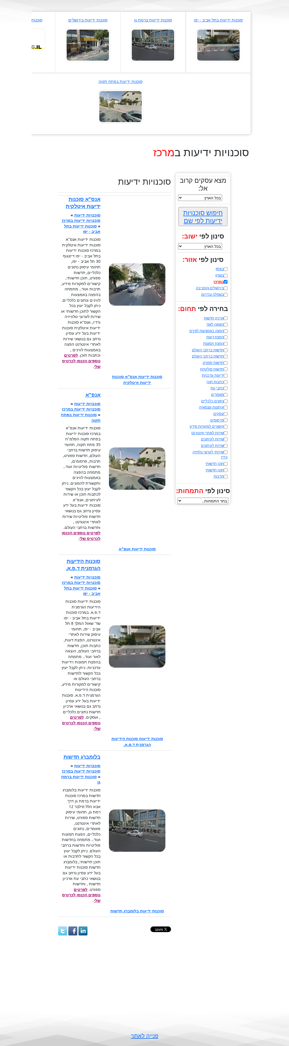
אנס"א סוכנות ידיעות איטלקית (83, 202)
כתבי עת (217, 387)
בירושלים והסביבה (210, 287)
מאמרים (217, 394)
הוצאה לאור (215, 324)
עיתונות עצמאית (211, 407)
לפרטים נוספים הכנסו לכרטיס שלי (81, 360)
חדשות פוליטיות (212, 369)
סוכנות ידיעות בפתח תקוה (120, 81)
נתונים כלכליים (212, 400)
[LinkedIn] (82, 930)
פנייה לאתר (144, 1036)
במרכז (219, 281)
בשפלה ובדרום (212, 294)
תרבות (219, 476)
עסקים (218, 413)
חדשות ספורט (213, 362)
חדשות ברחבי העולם (208, 349)
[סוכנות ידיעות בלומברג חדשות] (153, 44)
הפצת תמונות (213, 343)
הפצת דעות (215, 336)
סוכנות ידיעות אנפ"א (137, 548)
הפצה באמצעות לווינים (206, 330)
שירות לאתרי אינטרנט (207, 432)
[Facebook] (72, 930)
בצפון (220, 268)
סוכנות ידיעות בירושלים (88, 20)
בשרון (219, 275)
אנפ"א (93, 394)
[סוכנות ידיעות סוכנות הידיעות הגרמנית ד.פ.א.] (218, 44)
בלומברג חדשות (82, 756)
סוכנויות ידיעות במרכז (81, 220)
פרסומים (217, 420)
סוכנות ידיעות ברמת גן (153, 20)
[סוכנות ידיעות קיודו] (87, 44)
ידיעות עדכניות (213, 375)
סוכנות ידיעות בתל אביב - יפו (218, 20)
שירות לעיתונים (212, 439)
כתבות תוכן (215, 381)
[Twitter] (62, 930)
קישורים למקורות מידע (207, 426)
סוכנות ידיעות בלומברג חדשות (137, 910)
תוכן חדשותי (214, 463)
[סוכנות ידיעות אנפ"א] (120, 106)
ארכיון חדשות (214, 318)
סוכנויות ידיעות (87, 215)
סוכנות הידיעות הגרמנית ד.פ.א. (83, 564)
